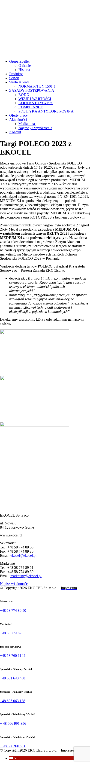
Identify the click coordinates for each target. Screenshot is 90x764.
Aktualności (18, 120)
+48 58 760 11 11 (13, 655)
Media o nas (27, 124)
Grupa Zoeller (19, 61)
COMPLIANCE (30, 107)
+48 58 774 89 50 (13, 610)
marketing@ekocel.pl (26, 576)
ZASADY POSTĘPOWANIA (31, 90)
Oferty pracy (18, 115)
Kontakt (15, 132)
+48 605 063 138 (12, 701)
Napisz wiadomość (14, 584)
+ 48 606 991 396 (13, 723)
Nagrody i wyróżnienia (35, 128)
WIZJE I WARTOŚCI (34, 99)
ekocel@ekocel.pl (23, 555)
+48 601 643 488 (12, 678)
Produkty (16, 74)
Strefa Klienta (19, 82)
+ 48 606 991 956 (13, 746)
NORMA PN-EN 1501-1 (37, 86)
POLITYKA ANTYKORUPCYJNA (46, 111)
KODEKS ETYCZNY (35, 103)
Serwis (14, 78)
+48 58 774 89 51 (13, 633)
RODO (23, 95)
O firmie (24, 65)
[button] (14, 758)
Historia (24, 70)
